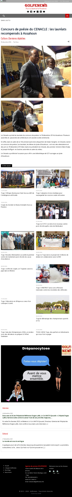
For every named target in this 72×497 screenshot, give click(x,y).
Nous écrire (8, 472)
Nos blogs (8, 470)
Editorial (5, 433)
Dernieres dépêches (17, 38)
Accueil (7, 466)
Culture (4, 38)
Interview (5, 407)
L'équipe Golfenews (10, 468)
